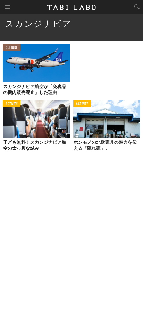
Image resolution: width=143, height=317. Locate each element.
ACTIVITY (12, 104)
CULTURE (12, 48)
